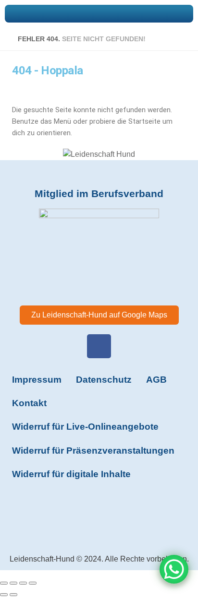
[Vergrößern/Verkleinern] (4, 583)
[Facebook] (99, 346)
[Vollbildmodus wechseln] (13, 583)
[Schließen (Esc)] (33, 583)
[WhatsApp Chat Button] (174, 569)
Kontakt (29, 403)
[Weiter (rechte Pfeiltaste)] (13, 594)
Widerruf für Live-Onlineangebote (85, 427)
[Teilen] (23, 583)
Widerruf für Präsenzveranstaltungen (93, 451)
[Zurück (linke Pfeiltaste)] (4, 594)
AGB (156, 380)
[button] (99, 14)
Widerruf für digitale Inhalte (71, 474)
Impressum (37, 380)
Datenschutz (104, 380)
